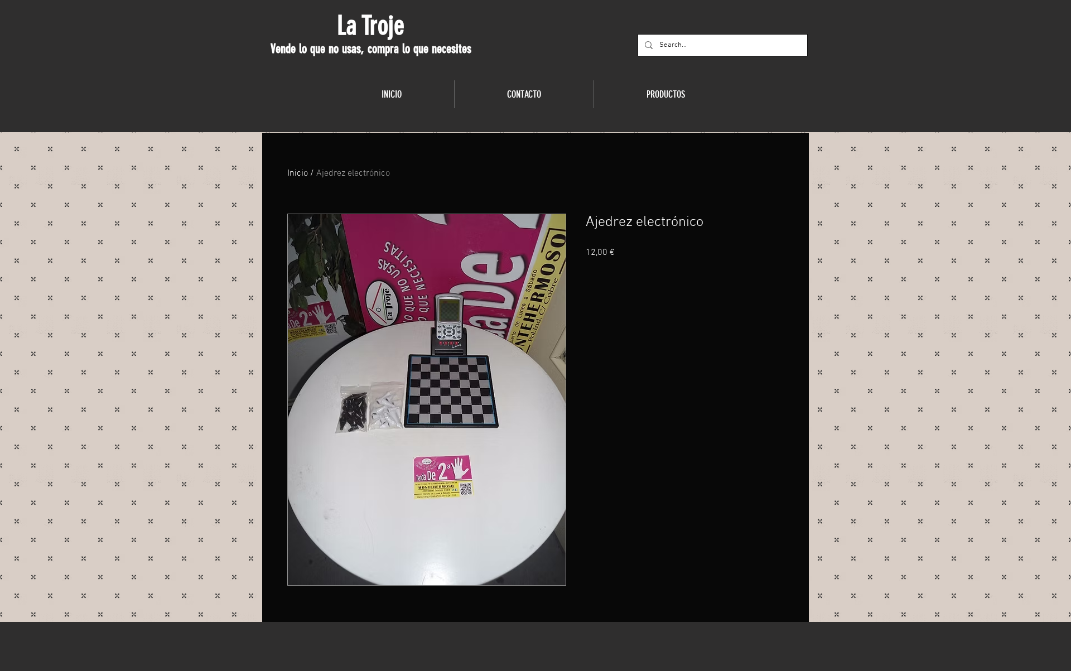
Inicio (297, 173)
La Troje (370, 25)
